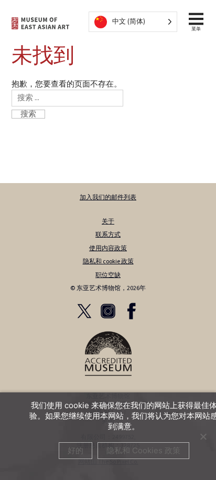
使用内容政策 (108, 248)
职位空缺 (108, 275)
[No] (203, 436)
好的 (75, 450)
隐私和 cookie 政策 (108, 261)
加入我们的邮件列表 (108, 197)
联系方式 (108, 234)
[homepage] (40, 23)
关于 (108, 221)
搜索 (28, 114)
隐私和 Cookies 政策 (143, 450)
